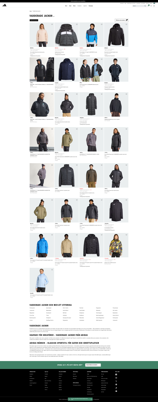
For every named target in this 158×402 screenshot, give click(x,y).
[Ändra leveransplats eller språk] (154, 3)
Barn (74, 5)
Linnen (31, 320)
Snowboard (48, 312)
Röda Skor (81, 317)
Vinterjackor (32, 308)
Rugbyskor (98, 308)
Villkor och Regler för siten (88, 399)
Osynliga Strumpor (67, 317)
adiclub (147, 3)
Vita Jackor (115, 310)
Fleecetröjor (115, 308)
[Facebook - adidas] (121, 374)
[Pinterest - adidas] (121, 384)
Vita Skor (81, 308)
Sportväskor (48, 308)
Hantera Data (69, 399)
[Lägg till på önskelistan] (52, 24)
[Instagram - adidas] (121, 378)
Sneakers (80, 5)
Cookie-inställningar (63, 399)
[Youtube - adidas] (121, 391)
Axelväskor (81, 320)
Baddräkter (48, 310)
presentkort (138, 3)
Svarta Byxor (65, 310)
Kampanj (91, 5)
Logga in (151, 3)
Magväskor (32, 312)
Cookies (74, 399)
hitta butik (122, 3)
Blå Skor (65, 312)
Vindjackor (48, 317)
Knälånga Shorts (49, 320)
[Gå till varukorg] (154, 5)
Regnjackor (65, 320)
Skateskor (98, 310)
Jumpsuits (32, 310)
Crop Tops (32, 315)
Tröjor (47, 315)
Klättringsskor (99, 320)
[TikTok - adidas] (121, 388)
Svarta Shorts (116, 315)
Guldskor (65, 315)
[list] (72, 20)
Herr (66, 5)
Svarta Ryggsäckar (100, 317)
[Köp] (4, 5)
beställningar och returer (131, 3)
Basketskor (115, 312)
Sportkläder (82, 310)
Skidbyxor (81, 315)
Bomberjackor (33, 317)
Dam (70, 5)
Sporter (85, 5)
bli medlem (143, 3)
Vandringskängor (100, 315)
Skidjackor (81, 312)
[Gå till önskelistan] (151, 5)
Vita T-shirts (65, 308)
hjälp (125, 3)
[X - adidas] (121, 381)
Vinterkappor (99, 312)
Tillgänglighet (96, 399)
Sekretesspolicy (80, 399)
